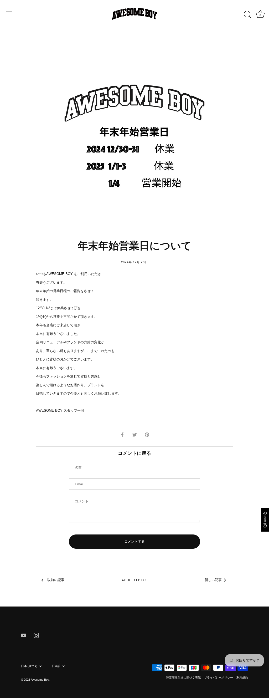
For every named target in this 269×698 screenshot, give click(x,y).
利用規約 (242, 677)
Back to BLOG (134, 580)
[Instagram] (36, 635)
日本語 (56, 666)
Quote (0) (265, 520)
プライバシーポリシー (218, 677)
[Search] (247, 15)
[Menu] (9, 14)
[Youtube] (23, 635)
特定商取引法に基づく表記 (183, 677)
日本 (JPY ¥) (29, 666)
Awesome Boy (40, 679)
